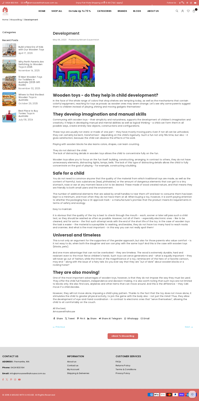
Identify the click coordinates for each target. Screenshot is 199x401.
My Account (73, 369)
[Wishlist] (188, 11)
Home (5, 19)
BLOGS (137, 11)
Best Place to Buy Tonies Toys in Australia (28, 113)
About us (71, 361)
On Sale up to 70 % (80, 11)
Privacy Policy (123, 373)
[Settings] (182, 11)
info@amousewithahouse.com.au (41, 2)
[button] (194, 11)
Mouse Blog (16, 19)
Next (188, 326)
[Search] (177, 11)
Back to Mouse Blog (123, 336)
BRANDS (122, 11)
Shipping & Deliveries (78, 373)
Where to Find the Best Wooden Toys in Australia (31, 97)
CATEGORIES (104, 11)
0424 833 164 (11, 2)
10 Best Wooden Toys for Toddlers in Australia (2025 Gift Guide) (30, 81)
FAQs (118, 361)
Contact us (73, 365)
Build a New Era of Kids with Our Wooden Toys (31, 48)
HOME (42, 11)
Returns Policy (123, 365)
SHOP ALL (56, 11)
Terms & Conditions (126, 369)
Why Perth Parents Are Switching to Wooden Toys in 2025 (31, 64)
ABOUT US (153, 11)
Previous (60, 326)
